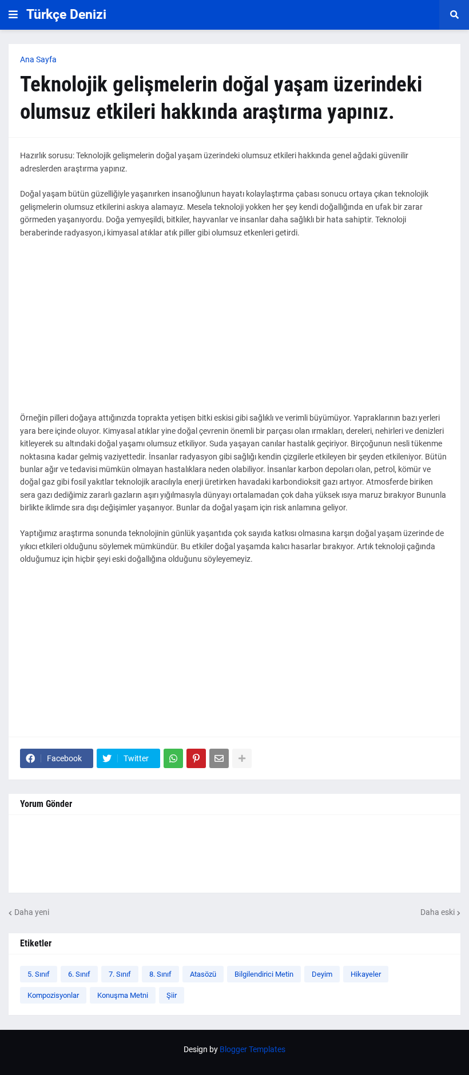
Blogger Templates (252, 1049)
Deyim (322, 974)
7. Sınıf (120, 974)
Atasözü (203, 974)
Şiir (171, 995)
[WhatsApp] (173, 758)
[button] (13, 15)
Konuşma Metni (122, 995)
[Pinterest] (196, 758)
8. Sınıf (160, 974)
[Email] (219, 758)
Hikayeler (366, 974)
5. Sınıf (38, 974)
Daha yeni (31, 912)
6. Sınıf (79, 974)
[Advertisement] (234, 331)
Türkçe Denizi (66, 14)
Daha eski (437, 912)
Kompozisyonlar (53, 995)
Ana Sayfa (38, 59)
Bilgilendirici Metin (263, 974)
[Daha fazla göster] (242, 758)
